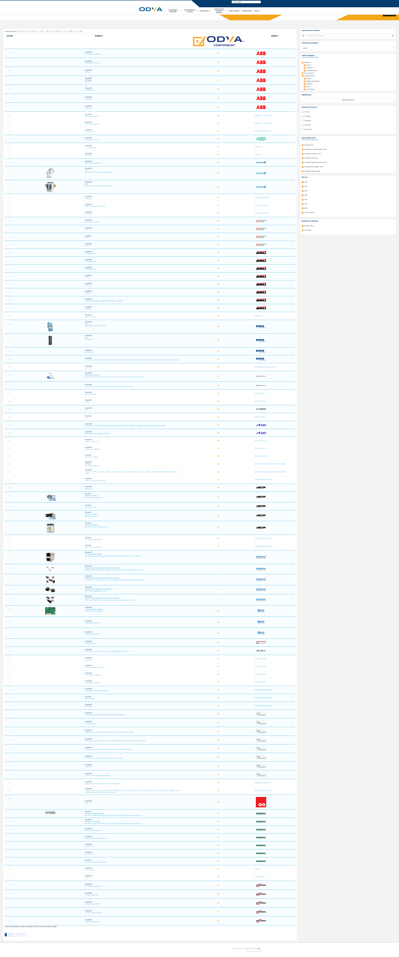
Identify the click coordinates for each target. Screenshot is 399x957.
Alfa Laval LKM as (260, 417)
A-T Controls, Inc (260, 877)
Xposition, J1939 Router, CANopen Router (97, 775)
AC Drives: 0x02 (309, 145)
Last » (24, 934)
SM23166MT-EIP (90, 643)
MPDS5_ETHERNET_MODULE (94, 667)
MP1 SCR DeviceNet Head (93, 539)
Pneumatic (309, 68)
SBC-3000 (88, 155)
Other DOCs (307, 230)
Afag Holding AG (260, 393)
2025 (305, 186)
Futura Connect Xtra (91, 140)
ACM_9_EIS (88, 368)
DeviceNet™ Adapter (91, 457)
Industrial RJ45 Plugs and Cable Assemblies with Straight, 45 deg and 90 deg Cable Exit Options (114, 570)
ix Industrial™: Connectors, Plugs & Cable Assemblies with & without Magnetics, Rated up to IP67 (114, 580)
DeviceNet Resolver (91, 516)
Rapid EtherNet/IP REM (92, 634)
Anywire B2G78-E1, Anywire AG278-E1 (96, 691)
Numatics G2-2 (89, 846)
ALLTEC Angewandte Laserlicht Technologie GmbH (270, 464)
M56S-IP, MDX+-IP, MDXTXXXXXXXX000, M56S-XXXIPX (103, 784)
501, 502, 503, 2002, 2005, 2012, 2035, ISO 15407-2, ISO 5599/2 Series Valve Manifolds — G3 (113, 815)
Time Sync (88, 767)
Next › (19, 934)
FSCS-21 (88, 82)
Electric (308, 65)
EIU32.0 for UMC (90, 132)
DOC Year (305, 177)
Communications (309, 76)
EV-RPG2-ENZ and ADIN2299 (94, 611)
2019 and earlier (309, 212)
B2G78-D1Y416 (89, 698)
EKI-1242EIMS (89, 352)
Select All (305, 57)
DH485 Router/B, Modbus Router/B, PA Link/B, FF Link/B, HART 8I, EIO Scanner (109, 732)
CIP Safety (307, 116)
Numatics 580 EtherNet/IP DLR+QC (96, 838)
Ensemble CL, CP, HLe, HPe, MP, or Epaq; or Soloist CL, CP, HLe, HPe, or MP (109, 386)
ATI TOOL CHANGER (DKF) (93, 913)
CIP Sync (307, 112)
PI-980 (87, 237)
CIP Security (308, 129)
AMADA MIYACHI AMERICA (263, 479)
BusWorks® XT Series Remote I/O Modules (98, 186)
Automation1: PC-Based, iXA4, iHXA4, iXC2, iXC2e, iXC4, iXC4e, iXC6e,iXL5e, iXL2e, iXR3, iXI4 (114, 377)
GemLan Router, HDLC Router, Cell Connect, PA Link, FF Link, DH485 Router (108, 749)
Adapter (308, 78)
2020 (305, 208)
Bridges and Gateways (313, 81)
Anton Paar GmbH (260, 659)
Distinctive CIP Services (309, 107)
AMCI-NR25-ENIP (90, 261)
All (81, 31)
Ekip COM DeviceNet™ (92, 116)
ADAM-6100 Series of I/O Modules (95, 325)
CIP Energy (307, 120)
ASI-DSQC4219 (89, 90)
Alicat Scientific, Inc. (261, 440)
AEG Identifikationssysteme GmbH (265, 367)
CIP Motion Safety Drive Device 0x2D (315, 162)
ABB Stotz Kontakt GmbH (263, 131)
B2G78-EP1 (88, 706)
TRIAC (87, 878)
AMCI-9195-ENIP (90, 253)
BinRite (87, 402)
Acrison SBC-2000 (90, 147)
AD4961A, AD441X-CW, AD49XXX (95, 206)
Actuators (307, 62)
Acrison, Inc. (258, 146)
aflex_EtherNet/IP (90, 394)
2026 (305, 182)
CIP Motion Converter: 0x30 (312, 153)
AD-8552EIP (88, 214)
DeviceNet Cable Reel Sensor (94, 497)
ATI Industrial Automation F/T (94, 886)
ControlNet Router (90, 723)
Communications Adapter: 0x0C (313, 167)
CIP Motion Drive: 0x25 (311, 158)
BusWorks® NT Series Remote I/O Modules (98, 172)
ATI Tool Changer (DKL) (92, 921)
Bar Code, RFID (309, 73)
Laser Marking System (92, 466)
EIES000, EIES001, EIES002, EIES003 (97, 433)
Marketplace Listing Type (310, 221)
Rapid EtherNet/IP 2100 (92, 623)
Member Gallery (309, 226)
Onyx (86, 230)
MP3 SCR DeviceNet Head (93, 547)
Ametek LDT (89, 488)
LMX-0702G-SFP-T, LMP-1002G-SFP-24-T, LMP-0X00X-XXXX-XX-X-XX (107, 651)
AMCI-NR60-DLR (90, 269)
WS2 (86, 410)
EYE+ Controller (90, 870)
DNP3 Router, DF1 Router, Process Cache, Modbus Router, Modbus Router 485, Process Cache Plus (115, 741)
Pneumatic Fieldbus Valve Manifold (95, 862)
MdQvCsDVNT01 (90, 317)
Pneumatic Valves (311, 70)
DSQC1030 (88, 99)
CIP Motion (307, 125)
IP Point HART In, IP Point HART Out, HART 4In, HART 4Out (103, 758)
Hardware (309, 84)
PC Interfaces (310, 89)
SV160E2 (88, 309)
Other (308, 86)
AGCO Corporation (260, 401)
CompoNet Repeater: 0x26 (312, 171)
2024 (305, 190)
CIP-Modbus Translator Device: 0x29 (315, 149)
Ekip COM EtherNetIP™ (92, 124)
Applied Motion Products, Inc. (264, 783)
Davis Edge (88, 660)
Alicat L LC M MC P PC (92, 441)
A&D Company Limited (261, 197)
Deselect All (314, 57)
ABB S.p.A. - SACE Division (263, 115)
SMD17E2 (88, 285)
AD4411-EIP (88, 198)
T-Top (86, 418)
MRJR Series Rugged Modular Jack (96, 591)
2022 (305, 199)
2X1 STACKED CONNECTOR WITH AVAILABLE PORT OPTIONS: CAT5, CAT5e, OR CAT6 (113, 556)
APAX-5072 (88, 339)
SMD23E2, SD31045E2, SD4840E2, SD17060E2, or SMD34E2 (104, 301)
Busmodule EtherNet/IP (92, 222)
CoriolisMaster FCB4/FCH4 (93, 54)
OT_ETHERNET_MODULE (93, 675)
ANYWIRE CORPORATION (263, 690)
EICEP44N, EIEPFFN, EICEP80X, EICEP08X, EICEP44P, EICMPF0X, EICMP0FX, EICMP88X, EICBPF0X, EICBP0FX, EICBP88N (125, 426)
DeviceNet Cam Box (91, 507)
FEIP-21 (87, 72)
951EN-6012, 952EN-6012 (93, 163)
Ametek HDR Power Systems (264, 538)
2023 (305, 195)
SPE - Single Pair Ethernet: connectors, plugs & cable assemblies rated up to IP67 (110, 600)
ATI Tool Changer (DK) (92, 895)
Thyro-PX (88, 245)
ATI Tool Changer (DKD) (92, 904)
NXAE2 (87, 277)
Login (258, 949)
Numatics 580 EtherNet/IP (93, 830)
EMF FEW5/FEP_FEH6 (92, 63)
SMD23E (87, 293)
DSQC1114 (88, 108)
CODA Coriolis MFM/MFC (92, 449)
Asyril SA (257, 869)
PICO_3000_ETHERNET (92, 683)
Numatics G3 (89, 854)
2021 (305, 204)
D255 (86, 803)
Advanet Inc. (258, 316)
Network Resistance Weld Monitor (95, 480)
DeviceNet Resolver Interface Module (96, 527)
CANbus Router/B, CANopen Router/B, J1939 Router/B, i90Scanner (105, 715)
